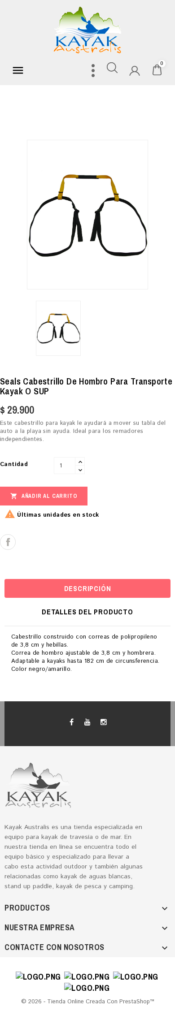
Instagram (103, 722)
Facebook (72, 722)
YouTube (87, 722)
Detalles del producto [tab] (87, 612)
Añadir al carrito (43, 496)
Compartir (7, 542)
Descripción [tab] (87, 588)
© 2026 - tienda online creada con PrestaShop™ (87, 1002)
